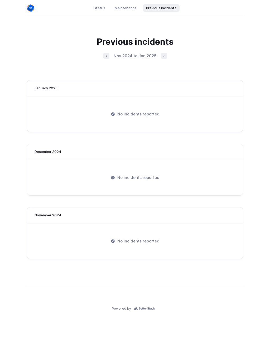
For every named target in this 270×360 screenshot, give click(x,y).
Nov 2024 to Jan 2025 (135, 55)
